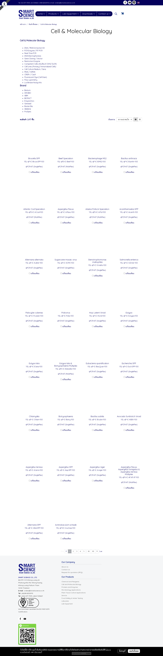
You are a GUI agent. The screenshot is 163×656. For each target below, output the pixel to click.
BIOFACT (27, 98)
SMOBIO (27, 93)
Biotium (27, 90)
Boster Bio (28, 106)
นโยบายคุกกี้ (38, 652)
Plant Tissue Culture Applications (74, 593)
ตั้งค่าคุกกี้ (122, 651)
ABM (26, 95)
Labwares (65, 601)
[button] (116, 14)
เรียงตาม (112, 119)
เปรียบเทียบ (35, 172)
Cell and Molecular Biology (71, 584)
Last (100, 551)
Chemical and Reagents (70, 582)
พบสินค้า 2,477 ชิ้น (27, 119)
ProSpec (27, 111)
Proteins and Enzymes (70, 587)
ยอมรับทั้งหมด (134, 651)
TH (140, 2)
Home (40, 14)
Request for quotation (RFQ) (72, 572)
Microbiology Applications (71, 590)
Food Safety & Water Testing (72, 598)
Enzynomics (29, 101)
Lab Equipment (69, 14)
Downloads (87, 14)
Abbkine (27, 109)
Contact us (103, 14)
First (62, 551)
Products (52, 14)
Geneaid (28, 103)
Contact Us (66, 570)
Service (64, 595)
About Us (65, 567)
